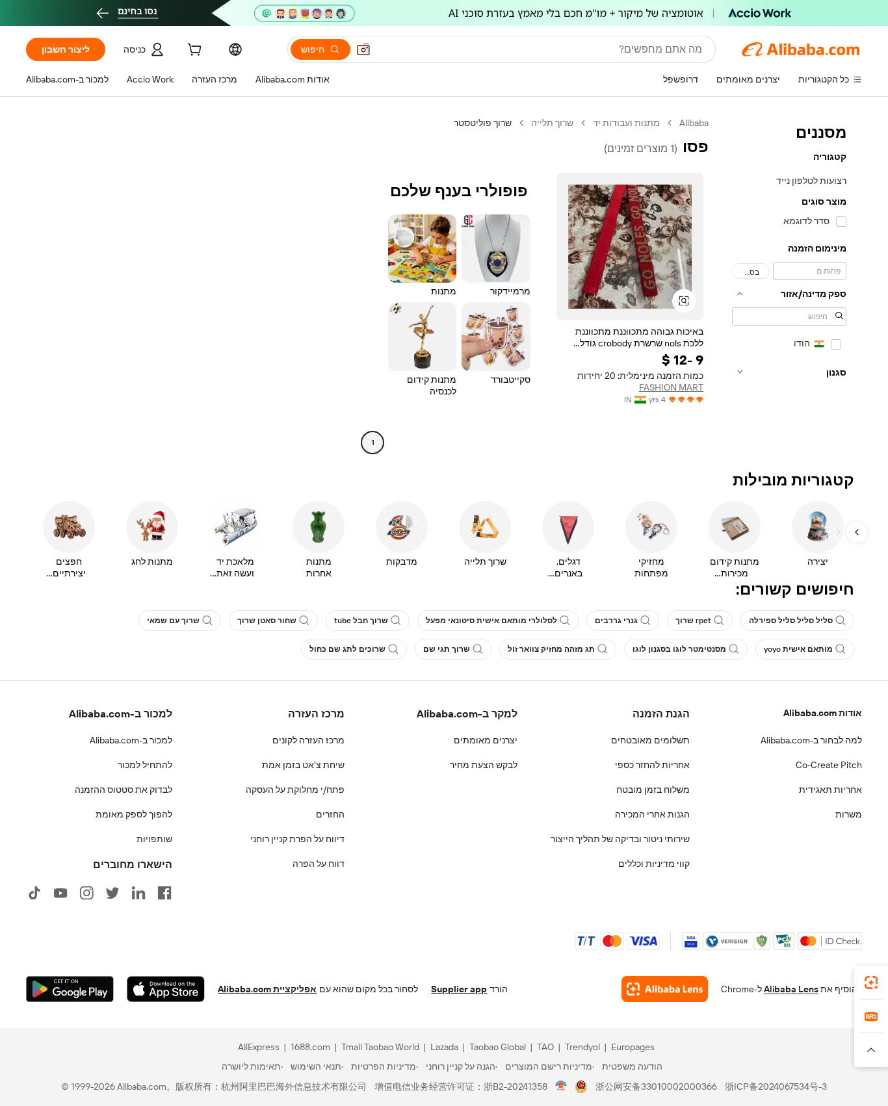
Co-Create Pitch (829, 765)
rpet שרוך (693, 620)
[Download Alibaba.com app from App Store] (166, 989)
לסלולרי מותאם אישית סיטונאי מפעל (491, 620)
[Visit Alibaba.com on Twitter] (112, 893)
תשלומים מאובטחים (650, 740)
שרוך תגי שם (446, 649)
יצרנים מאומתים (485, 740)
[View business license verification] (561, 1086)
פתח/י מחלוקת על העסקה (295, 789)
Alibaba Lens (791, 989)
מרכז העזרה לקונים (308, 740)
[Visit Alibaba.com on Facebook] (164, 893)
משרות (848, 814)
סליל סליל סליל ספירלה (791, 620)
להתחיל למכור (145, 765)
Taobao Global (497, 1047)
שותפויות (154, 839)
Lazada (444, 1047)
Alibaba (694, 123)
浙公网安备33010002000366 (656, 1086)
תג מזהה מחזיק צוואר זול (551, 649)
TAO (545, 1047)
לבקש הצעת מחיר (483, 765)
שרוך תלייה (552, 123)
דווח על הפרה (319, 863)
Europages (633, 1047)
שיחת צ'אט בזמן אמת (303, 765)
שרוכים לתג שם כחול (347, 649)
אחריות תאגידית (830, 789)
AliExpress (259, 1047)
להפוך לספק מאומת (134, 814)
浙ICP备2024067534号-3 (776, 1086)
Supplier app (459, 989)
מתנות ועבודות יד (626, 123)
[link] (871, 982)
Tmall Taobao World (380, 1047)
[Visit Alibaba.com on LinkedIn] (138, 893)
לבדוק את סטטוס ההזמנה (123, 789)
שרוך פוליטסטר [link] (483, 123)
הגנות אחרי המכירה (652, 814)
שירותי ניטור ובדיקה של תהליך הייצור (620, 839)
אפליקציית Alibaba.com (267, 989)
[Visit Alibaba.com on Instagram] (86, 893)
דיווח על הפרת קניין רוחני (297, 839)
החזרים (330, 814)
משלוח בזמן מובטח (653, 789)
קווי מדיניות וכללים (654, 863)
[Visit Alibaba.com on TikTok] (34, 893)
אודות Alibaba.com (822, 713)
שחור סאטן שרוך (266, 620)
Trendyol (582, 1047)
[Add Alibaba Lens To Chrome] (664, 989)
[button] (363, 49)
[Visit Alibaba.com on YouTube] (60, 893)
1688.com (310, 1047)
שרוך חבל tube (361, 620)
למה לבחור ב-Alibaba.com (811, 740)
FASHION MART (671, 387)
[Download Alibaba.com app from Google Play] (70, 989)
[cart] (193, 51)
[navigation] (789, 284)
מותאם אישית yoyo (798, 649)
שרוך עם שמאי (173, 620)
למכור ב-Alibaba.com (131, 740)
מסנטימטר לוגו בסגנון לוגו (679, 649)
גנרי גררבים (616, 620)
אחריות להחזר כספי (652, 765)
